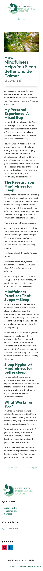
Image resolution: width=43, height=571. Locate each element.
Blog (19, 80)
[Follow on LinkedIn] (10, 547)
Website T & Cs (34, 566)
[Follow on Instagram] (4, 547)
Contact (8, 513)
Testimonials (10, 510)
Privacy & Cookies (18, 566)
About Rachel (10, 507)
